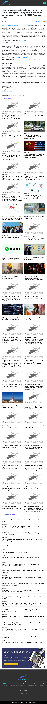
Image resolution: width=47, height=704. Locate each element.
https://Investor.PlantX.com (21, 57)
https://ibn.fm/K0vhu (21, 40)
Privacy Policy (23, 691)
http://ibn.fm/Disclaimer (34, 83)
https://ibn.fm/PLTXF (17, 61)
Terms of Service (23, 693)
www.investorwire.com (7, 91)
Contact (23, 689)
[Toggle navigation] (44, 3)
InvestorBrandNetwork (19, 95)
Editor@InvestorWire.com (7, 93)
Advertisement (23, 690)
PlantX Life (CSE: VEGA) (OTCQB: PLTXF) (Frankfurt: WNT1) (15, 25)
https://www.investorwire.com (23, 80)
